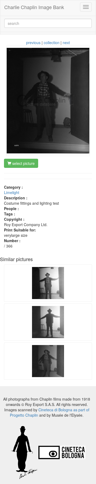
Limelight (11, 192)
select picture (23, 163)
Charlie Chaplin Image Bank (34, 6)
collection (51, 42)
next (66, 42)
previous (33, 42)
